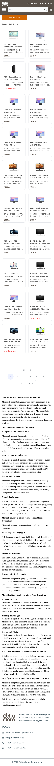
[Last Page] (21, 383)
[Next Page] (43, 377)
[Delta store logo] (5, 4)
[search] (45, 9)
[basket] (50, 9)
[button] (33, 383)
